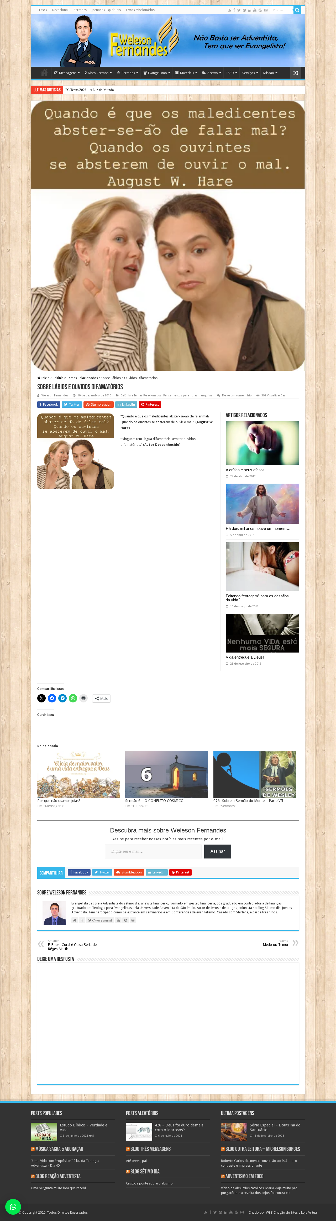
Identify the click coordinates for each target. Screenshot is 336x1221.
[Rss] (230, 10)
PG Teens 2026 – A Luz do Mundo (89, 90)
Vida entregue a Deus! (245, 657)
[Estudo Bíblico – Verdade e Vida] (44, 1132)
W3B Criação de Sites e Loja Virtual (292, 1212)
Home (44, 72)
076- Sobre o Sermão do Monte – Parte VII (248, 801)
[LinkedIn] (250, 10)
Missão (268, 73)
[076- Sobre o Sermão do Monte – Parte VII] (254, 774)
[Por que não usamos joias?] (78, 774)
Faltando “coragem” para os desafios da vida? (257, 598)
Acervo (212, 73)
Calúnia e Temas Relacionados (75, 378)
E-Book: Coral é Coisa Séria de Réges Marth (72, 945)
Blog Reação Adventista (58, 1177)
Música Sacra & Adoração (59, 1149)
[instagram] (266, 10)
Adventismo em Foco (244, 1177)
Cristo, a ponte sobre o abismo (149, 1183)
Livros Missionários (140, 10)
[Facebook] (234, 10)
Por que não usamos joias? (58, 801)
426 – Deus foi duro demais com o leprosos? (179, 1127)
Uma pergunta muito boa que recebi (58, 1188)
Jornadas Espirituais (106, 10)
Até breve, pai (136, 1161)
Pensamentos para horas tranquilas (187, 395)
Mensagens (67, 73)
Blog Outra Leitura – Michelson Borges (262, 1149)
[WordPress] (260, 10)
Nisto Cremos (98, 73)
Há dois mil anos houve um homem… (258, 528)
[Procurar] (297, 10)
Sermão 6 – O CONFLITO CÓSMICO (154, 801)
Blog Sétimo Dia (145, 1172)
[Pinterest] (244, 10)
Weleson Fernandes (54, 395)
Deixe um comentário (237, 395)
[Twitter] (239, 10)
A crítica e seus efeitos (245, 470)
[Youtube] (255, 10)
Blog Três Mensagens (150, 1149)
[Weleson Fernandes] (168, 40)
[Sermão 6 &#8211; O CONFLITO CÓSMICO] (166, 774)
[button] (13, 1207)
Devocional (60, 10)
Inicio (45, 378)
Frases (42, 10)
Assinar (218, 851)
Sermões (80, 10)
